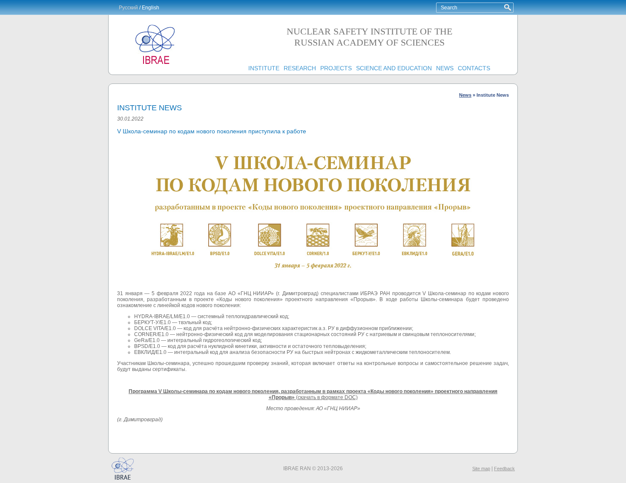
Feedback (504, 468)
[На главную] (155, 64)
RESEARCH (300, 68)
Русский (128, 8)
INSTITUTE (263, 68)
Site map (481, 468)
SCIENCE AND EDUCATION (394, 68)
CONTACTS (474, 68)
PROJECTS (336, 68)
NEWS (445, 68)
